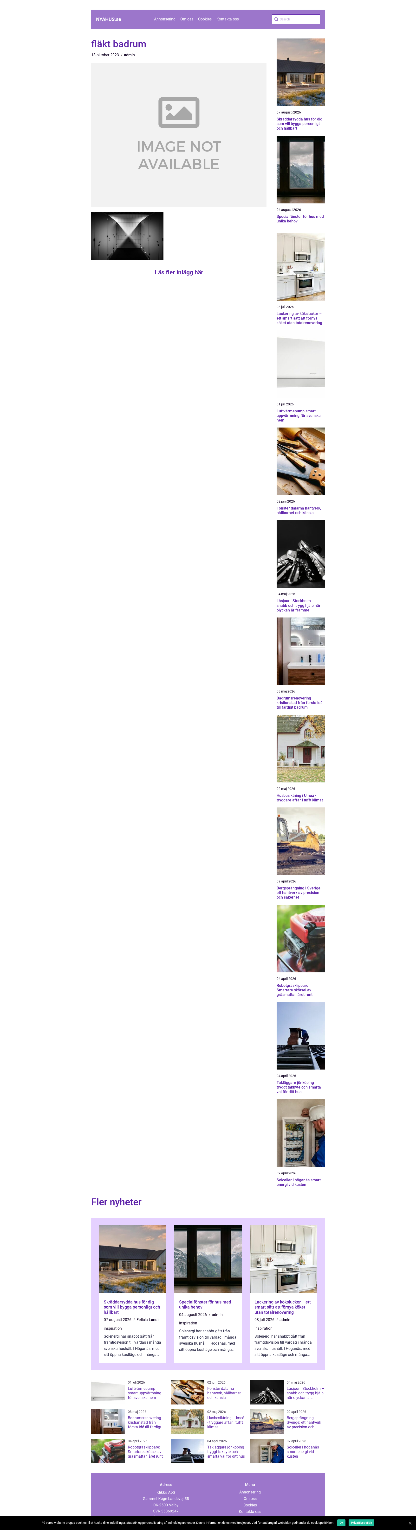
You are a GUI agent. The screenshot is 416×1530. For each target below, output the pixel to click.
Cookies (205, 19)
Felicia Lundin (148, 1319)
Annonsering (165, 19)
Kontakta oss (227, 19)
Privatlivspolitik (361, 1522)
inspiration (113, 1328)
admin (129, 55)
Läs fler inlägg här (179, 272)
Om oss (186, 19)
